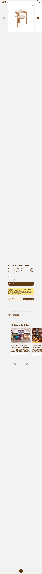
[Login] (34, 2)
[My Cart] (36, 2)
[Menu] (39, 2)
